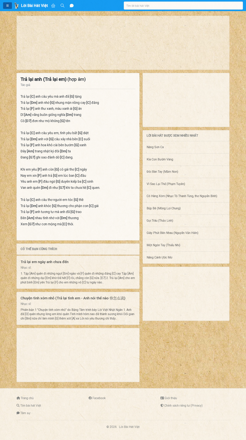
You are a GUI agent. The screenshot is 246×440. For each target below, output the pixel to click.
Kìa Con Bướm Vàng (160, 159)
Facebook (99, 398)
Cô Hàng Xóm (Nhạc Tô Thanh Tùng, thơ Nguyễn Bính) (182, 196)
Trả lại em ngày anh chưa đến (44, 262)
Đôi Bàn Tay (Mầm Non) (162, 171)
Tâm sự (25, 413)
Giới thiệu (171, 398)
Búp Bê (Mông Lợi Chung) (164, 208)
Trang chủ (27, 398)
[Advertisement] (123, 43)
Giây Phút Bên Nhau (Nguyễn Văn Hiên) (172, 233)
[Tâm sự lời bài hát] (71, 5)
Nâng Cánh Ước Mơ (159, 257)
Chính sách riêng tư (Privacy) (183, 405)
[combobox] (183, 6)
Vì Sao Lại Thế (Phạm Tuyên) (166, 184)
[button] (7, 5)
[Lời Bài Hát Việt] (16, 5)
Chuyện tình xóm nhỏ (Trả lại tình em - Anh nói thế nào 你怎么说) (73, 298)
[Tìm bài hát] (62, 5)
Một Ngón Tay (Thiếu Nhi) (163, 245)
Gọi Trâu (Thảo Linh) (160, 220)
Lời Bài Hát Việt (129, 427)
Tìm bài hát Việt (30, 405)
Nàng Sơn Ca (155, 147)
